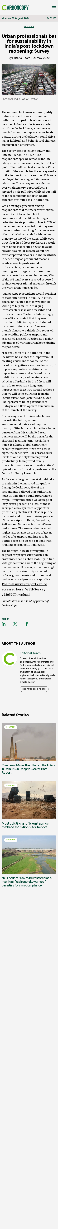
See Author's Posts (34, 689)
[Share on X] (15, 624)
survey (11, 151)
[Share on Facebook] (27, 624)
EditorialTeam (21, 58)
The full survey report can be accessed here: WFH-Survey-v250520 (24, 589)
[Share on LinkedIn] (3, 624)
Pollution (29, 26)
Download (22, 594)
